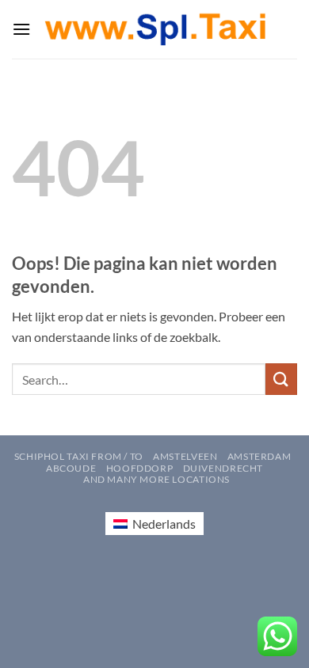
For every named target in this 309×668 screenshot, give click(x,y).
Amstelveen (185, 456)
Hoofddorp (140, 468)
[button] (21, 28)
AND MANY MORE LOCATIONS (156, 479)
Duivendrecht (223, 468)
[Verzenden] (281, 378)
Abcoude (71, 468)
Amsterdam (259, 456)
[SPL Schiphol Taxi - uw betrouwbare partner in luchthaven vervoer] (155, 29)
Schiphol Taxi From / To (78, 456)
